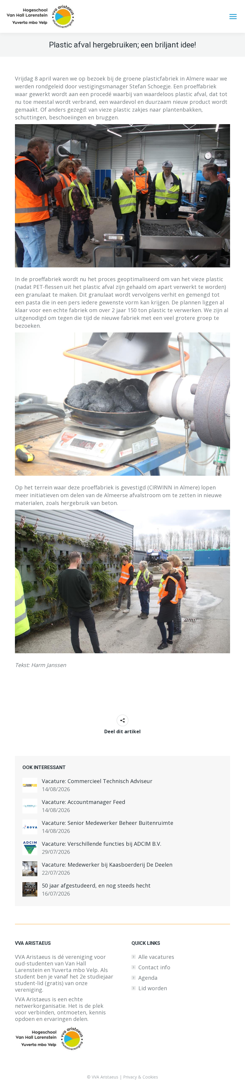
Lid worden (152, 988)
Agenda (147, 977)
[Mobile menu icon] (233, 16)
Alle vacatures (156, 956)
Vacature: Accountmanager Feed (83, 802)
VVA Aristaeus (105, 1077)
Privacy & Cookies (140, 1077)
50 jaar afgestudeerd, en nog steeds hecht (96, 885)
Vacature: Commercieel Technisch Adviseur (97, 781)
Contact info (154, 967)
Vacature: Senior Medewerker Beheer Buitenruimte (107, 822)
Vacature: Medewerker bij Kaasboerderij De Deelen (107, 864)
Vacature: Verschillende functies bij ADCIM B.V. (101, 843)
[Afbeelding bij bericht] (29, 785)
